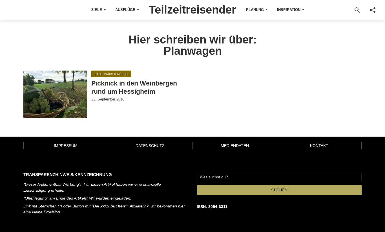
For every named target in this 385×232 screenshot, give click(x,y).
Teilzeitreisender (192, 9)
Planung (255, 10)
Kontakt (319, 145)
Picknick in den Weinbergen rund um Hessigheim (134, 87)
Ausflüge (125, 10)
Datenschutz (150, 145)
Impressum (66, 145)
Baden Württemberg (111, 74)
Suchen (279, 190)
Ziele (96, 10)
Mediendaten (235, 145)
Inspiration (288, 10)
